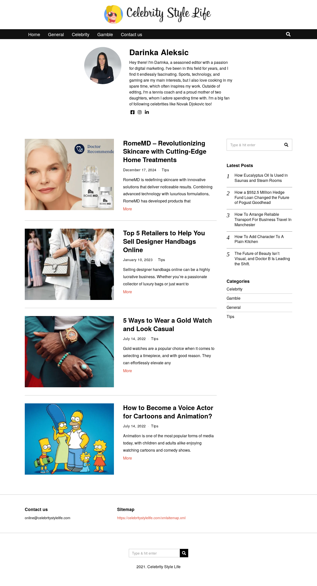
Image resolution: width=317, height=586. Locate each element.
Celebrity (80, 34)
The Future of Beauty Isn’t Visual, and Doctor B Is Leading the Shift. (262, 258)
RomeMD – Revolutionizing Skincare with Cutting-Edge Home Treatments (164, 151)
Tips (165, 169)
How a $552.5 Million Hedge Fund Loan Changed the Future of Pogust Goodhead (262, 197)
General (56, 34)
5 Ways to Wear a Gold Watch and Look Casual (167, 324)
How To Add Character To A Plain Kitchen (259, 239)
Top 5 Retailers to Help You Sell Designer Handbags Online (164, 241)
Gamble (105, 34)
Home (34, 34)
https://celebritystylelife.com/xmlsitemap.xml (151, 517)
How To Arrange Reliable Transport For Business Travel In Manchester (263, 219)
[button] (286, 145)
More (127, 209)
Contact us (131, 34)
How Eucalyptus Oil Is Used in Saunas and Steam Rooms (261, 178)
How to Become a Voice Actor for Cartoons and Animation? (168, 411)
